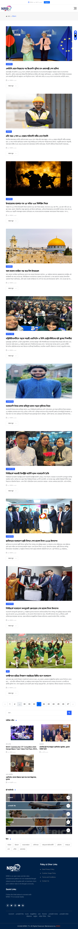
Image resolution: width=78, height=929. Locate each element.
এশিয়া (14, 849)
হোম (8, 16)
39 (29, 704)
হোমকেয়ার (22, 849)
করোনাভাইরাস (25, 845)
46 (63, 704)
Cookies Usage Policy (49, 873)
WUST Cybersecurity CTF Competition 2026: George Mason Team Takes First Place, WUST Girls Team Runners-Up (22, 748)
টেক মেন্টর (8, 744)
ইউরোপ (17, 845)
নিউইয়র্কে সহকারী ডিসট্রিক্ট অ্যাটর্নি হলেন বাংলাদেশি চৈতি (27, 473)
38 (24, 704)
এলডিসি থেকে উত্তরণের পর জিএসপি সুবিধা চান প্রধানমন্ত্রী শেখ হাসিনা (32, 68)
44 (54, 704)
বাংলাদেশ (41, 744)
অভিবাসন (9, 131)
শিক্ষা (49, 916)
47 (68, 704)
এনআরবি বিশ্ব (10, 401)
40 (34, 704)
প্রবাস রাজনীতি (9, 774)
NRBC (58, 926)
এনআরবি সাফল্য (10, 469)
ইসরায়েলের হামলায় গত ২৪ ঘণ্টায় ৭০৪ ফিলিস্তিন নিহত (27, 203)
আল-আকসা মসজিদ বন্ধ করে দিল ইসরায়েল (22, 271)
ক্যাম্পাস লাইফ (10, 334)
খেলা (8, 671)
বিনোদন (44, 914)
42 (44, 704)
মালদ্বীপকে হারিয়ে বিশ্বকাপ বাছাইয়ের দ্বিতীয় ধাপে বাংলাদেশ (28, 676)
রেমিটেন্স (59, 845)
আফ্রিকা (9, 845)
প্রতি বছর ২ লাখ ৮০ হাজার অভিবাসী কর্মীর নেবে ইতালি (27, 136)
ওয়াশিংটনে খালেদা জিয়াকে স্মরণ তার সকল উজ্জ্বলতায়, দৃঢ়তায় (21, 778)
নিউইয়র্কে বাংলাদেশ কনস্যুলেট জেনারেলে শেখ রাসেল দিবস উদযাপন (32, 608)
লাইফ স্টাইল (42, 916)
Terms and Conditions (49, 877)
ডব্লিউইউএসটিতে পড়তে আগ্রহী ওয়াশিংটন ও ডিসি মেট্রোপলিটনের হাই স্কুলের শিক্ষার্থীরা (39, 338)
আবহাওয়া (67, 845)
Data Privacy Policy (48, 869)
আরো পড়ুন (11, 86)
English (47, 2)
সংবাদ (27, 914)
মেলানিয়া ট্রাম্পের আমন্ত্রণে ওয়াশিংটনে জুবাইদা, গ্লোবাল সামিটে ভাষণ (54, 748)
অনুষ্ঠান (35, 916)
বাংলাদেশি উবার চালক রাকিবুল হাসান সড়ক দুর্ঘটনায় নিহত (28, 406)
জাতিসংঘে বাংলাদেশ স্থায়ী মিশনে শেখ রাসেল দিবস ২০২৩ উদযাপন (31, 541)
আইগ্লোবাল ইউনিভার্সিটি (48, 845)
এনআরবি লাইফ (63, 914)
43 (49, 704)
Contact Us (45, 881)
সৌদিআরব (35, 845)
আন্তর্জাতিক (9, 64)
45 (58, 704)
